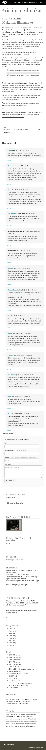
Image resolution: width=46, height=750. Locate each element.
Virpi (9, 396)
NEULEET (33, 719)
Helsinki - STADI (32, 714)
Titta (9, 151)
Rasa (9, 414)
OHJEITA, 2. (13, 678)
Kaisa (10, 268)
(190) (12, 633)
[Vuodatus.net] (9, 744)
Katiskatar (11, 375)
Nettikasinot (17, 2)
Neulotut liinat (9, 721)
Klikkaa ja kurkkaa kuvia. (15, 503)
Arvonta (7, 714)
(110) (12, 638)
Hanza (10, 190)
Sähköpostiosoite (15, 450)
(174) (12, 645)
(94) (12, 629)
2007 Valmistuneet (15, 664)
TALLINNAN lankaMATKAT (12, 726)
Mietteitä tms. (24, 719)
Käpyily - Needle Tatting (27, 716)
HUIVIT (26, 714)
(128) (12, 640)
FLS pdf (8, 543)
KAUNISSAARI (15, 716)
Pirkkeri (10, 355)
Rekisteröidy (33, 2)
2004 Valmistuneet (15, 657)
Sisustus (22, 723)
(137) (12, 636)
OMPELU (21, 721)
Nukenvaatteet (15, 721)
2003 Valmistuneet (15, 655)
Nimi (6, 443)
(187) (12, 643)
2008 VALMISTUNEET (16, 667)
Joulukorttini (8, 716)
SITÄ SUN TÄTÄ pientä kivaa (18, 685)
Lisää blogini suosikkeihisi (14, 560)
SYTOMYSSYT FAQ (16, 688)
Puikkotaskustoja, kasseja (32, 721)
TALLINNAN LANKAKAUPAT (30, 723)
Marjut (10, 333)
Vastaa (9, 160)
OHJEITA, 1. (13, 676)
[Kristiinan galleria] (10, 497)
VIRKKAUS (22, 726)
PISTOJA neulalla (15, 681)
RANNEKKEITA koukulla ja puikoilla (20, 683)
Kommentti (7, 464)
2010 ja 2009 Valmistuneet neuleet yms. (22, 669)
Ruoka (14, 132)
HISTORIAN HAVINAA (19, 714)
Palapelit (25, 721)
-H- (9, 166)
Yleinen (30, 726)
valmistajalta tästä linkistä (27, 44)
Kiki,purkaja (12, 214)
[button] (22, 2)
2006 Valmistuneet (15, 662)
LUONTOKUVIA (10, 719)
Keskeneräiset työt (15, 671)
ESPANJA (12, 714)
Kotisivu (21, 457)
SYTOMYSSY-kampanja (15, 723)
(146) (12, 631)
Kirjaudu (41, 2)
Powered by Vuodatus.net (36, 747)
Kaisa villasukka (13, 290)
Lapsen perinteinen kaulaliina (18, 674)
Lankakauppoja (18, 719)
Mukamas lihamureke (17, 22)
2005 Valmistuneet (15, 660)
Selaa (26, 2)
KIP (21, 716)
